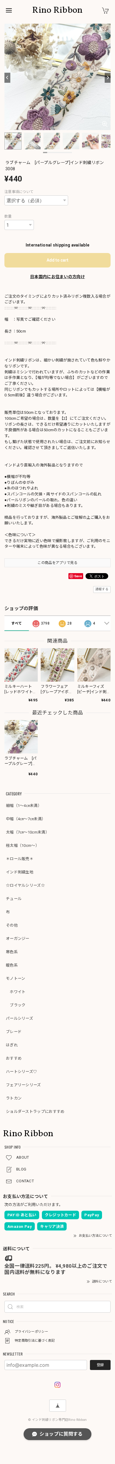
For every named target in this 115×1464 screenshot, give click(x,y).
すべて (16, 623)
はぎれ (12, 1045)
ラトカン (14, 1098)
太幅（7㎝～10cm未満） (27, 832)
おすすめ (14, 1058)
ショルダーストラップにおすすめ (35, 1111)
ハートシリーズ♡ (21, 1071)
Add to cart (57, 260)
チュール (14, 898)
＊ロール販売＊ (19, 859)
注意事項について (18, 192)
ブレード (14, 1031)
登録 (100, 1365)
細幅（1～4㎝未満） (24, 805)
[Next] (108, 78)
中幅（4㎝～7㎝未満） (25, 819)
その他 (12, 925)
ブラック (16, 1005)
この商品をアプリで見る (57, 563)
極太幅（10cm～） (22, 845)
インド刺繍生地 (19, 872)
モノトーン (15, 978)
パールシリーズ (19, 1018)
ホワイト (16, 992)
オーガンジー (17, 938)
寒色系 (12, 952)
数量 (8, 216)
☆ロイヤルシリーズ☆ (25, 885)
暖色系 (12, 965)
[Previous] (7, 78)
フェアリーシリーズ (23, 1085)
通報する (102, 589)
